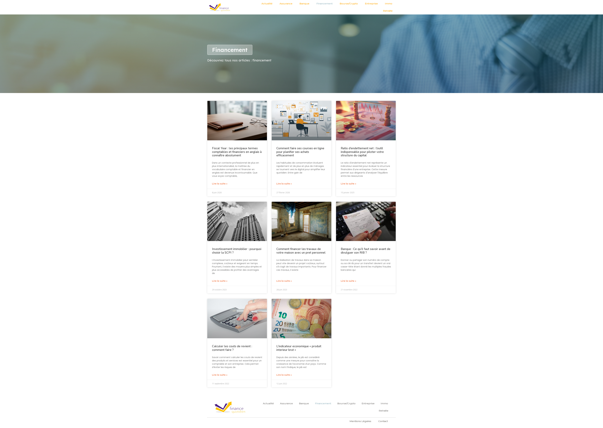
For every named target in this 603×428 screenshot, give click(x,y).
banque (304, 3)
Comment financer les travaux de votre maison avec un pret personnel (301, 251)
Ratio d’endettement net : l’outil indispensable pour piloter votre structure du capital (362, 152)
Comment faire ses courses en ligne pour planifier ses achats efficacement (300, 152)
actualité (266, 3)
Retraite (388, 10)
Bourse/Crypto (349, 3)
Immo (388, 3)
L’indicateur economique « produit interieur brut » (298, 348)
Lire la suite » (219, 183)
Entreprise (371, 3)
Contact (383, 421)
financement (324, 3)
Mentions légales (360, 421)
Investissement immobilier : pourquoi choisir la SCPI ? (236, 251)
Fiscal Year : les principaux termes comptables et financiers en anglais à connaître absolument (237, 152)
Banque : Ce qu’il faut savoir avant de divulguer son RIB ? (365, 251)
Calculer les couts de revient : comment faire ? (232, 348)
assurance (286, 3)
